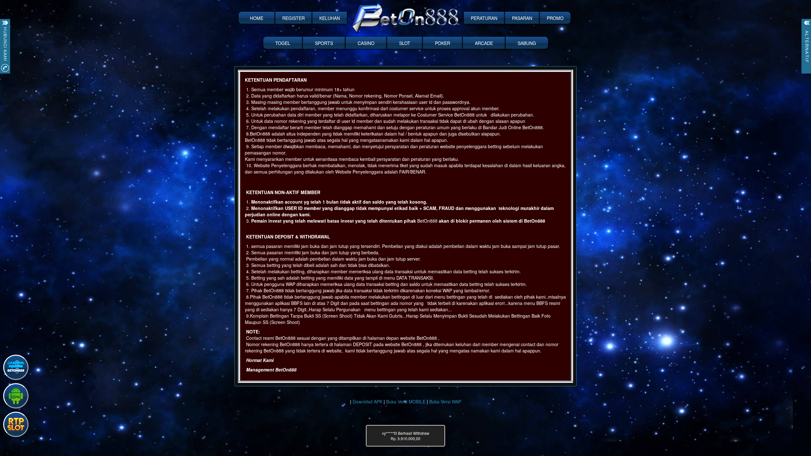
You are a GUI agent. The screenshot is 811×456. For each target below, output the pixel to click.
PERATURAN (484, 18)
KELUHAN (329, 18)
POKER (442, 43)
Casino (366, 43)
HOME (256, 18)
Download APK (367, 401)
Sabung (527, 43)
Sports (324, 43)
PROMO (555, 18)
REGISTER (293, 18)
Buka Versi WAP (445, 401)
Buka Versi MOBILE (405, 401)
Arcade (484, 43)
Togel (282, 43)
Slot (404, 43)
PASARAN (522, 18)
